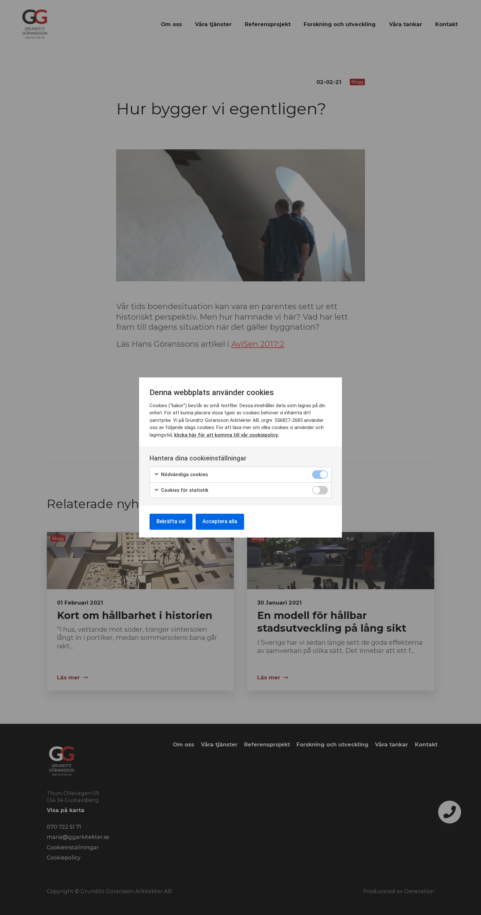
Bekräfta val (171, 521)
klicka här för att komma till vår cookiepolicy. (226, 435)
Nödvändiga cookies (184, 474)
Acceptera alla (220, 521)
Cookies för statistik (184, 490)
